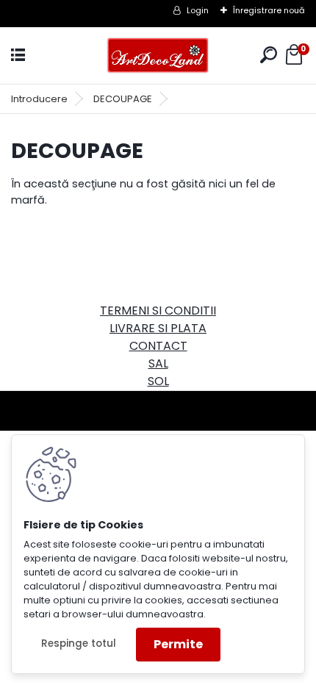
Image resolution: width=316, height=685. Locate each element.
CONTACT (158, 345)
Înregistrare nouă (269, 10)
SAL (158, 363)
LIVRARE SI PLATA (158, 328)
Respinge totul (78, 643)
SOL (158, 381)
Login (198, 10)
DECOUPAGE (122, 99)
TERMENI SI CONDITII (158, 310)
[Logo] (158, 55)
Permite (178, 644)
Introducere (39, 99)
